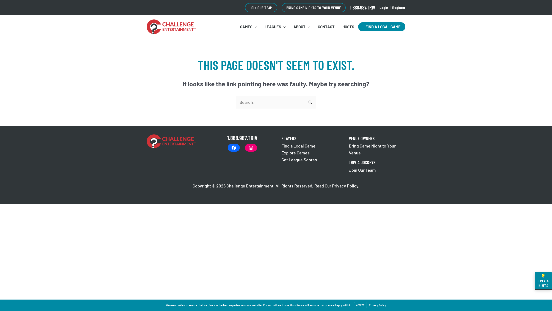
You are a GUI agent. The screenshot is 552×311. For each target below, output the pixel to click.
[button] (261, 7)
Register (398, 7)
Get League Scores (299, 159)
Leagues (273, 26)
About (299, 26)
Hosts (348, 26)
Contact (326, 26)
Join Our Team (362, 170)
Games (246, 26)
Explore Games (295, 152)
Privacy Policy (345, 185)
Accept (360, 305)
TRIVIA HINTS (543, 280)
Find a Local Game (382, 26)
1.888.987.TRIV (362, 7)
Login (384, 7)
